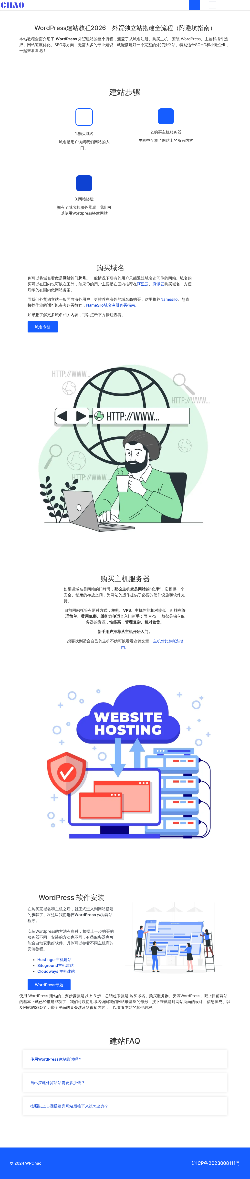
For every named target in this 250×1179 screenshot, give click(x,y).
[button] (212, 5)
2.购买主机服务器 (165, 132)
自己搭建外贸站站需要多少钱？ (57, 1082)
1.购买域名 (84, 133)
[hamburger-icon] (194, 5)
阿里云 (143, 283)
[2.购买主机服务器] (166, 116)
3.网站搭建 (84, 198)
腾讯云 (158, 283)
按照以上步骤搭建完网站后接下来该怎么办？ (69, 1106)
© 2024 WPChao (26, 1163)
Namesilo (169, 299)
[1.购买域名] (84, 117)
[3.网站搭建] (84, 183)
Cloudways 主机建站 (56, 971)
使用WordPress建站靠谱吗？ (56, 1059)
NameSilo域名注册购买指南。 (112, 305)
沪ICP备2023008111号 (216, 1163)
